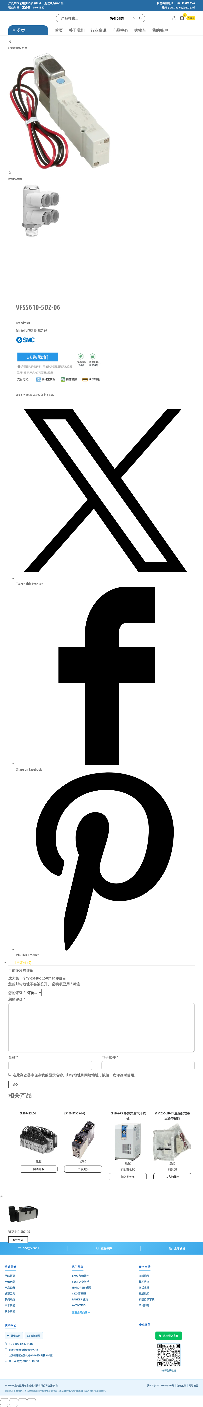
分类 (21, 30)
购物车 (140, 30)
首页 (59, 30)
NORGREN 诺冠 (81, 1287)
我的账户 (160, 30)
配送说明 (144, 1293)
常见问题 (144, 1305)
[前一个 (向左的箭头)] (4, 1405)
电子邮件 (110, 1057)
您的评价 (16, 999)
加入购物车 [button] (128, 1176)
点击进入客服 (171, 1335)
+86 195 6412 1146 (21, 1343)
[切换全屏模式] (13, 1399)
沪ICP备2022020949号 (160, 1385)
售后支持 (144, 1287)
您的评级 (16, 992)
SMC (51, 395)
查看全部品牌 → (81, 1312)
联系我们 (10, 1311)
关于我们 (77, 30)
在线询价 (144, 1275)
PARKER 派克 (80, 1299)
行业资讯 (98, 30)
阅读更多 (38, 1169)
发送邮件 (35, 1335)
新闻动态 (10, 1299)
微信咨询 (15, 1335)
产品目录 (10, 1287)
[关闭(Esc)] (31, 1399)
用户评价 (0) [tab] (21, 962)
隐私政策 (181, 1385)
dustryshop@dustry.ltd (23, 1349)
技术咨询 (144, 1281)
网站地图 (193, 1385)
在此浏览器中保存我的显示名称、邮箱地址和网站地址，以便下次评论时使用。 (75, 1075)
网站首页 (10, 1275)
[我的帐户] (173, 17)
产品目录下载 (146, 1299)
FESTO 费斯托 (80, 1281)
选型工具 (10, 1293)
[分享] (22, 1399)
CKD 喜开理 (79, 1293)
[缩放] (4, 1399)
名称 (13, 1057)
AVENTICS (79, 1305)
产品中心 (120, 30)
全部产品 (10, 1281)
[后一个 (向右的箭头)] (13, 1405)
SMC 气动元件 (80, 1275)
